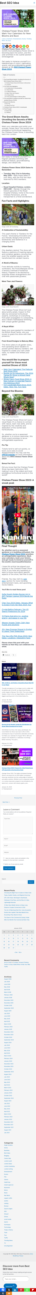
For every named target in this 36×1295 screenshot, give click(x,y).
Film (5, 1177)
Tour (5, 1235)
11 (18, 938)
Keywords (7, 1187)
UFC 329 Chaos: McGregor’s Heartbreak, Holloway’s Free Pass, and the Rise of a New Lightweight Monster (16, 900)
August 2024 (7, 1042)
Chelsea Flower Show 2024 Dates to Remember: (18, 83)
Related (9, 112)
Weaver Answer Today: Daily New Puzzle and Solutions (16, 624)
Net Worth (7, 1195)
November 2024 (8, 1034)
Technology (7, 1227)
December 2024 (8, 1032)
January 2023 (8, 1093)
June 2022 (7, 1106)
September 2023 (9, 1071)
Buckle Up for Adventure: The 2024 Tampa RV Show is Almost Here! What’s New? (18, 375)
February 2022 (8, 1116)
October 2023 (8, 1069)
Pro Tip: (8, 103)
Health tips (7, 1182)
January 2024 (8, 1061)
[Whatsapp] (24, 46)
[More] (27, 46)
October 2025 (8, 1005)
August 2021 (7, 1130)
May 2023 (7, 1082)
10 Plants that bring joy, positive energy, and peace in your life (15, 617)
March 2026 (7, 992)
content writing (8, 1169)
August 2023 (7, 1074)
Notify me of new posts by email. (14, 864)
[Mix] (20, 46)
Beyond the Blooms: (9, 102)
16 (8, 941)
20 (27, 941)
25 (18, 944)
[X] (6, 46)
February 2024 (8, 1058)
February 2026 (8, 995)
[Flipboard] (33, 1290)
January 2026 (8, 997)
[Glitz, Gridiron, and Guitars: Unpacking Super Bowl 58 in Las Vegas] (17, 671)
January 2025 (8, 1029)
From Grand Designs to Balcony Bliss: (16, 96)
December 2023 (8, 1063)
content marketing (9, 1166)
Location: (8, 84)
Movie (6, 1190)
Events (24, 38)
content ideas (8, 1163)
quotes (6, 1200)
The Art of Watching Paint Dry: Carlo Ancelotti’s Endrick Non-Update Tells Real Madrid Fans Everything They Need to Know (17, 912)
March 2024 (7, 1055)
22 (4, 944)
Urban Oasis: (10, 89)
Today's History (8, 1230)
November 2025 (8, 1003)
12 (22, 938)
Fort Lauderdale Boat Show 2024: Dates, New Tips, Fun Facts (17, 386)
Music (6, 1192)
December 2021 (8, 1122)
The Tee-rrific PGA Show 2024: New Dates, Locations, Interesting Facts (17, 637)
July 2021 (7, 1132)
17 (13, 941)
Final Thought (8, 109)
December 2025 (8, 1000)
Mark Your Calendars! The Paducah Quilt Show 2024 (18, 370)
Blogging (6, 1155)
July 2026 (7, 981)
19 (22, 941)
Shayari (6, 1214)
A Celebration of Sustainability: (14, 88)
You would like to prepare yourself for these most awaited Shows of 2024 (17, 99)
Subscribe (9, 1286)
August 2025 (7, 1010)
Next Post (6, 802)
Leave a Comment (7, 38)
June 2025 (7, 1016)
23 (9, 944)
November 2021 (8, 1124)
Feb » (20, 952)
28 (32, 944)
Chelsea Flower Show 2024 (13, 554)
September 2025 (9, 1008)
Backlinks (6, 1150)
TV (5, 1243)
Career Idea (7, 1158)
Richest (6, 1206)
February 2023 (8, 1090)
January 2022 (8, 1119)
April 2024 (7, 1053)
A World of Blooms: (12, 91)
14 (32, 938)
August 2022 (7, 1100)
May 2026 (7, 987)
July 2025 (7, 1013)
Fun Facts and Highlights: (11, 86)
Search (4, 879)
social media (7, 1219)
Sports (6, 1222)
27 (27, 944)
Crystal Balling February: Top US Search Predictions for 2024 (15, 610)
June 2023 (7, 1079)
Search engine (8, 1208)
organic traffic (8, 1198)
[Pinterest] (17, 46)
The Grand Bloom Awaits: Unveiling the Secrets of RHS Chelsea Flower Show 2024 (17, 80)
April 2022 (7, 1111)
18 (18, 941)
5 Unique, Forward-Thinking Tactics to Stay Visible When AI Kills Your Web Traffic (17, 964)
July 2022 (7, 1103)
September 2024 (9, 1040)
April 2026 (7, 989)
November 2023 (8, 1066)
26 (22, 944)
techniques (7, 1224)
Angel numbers (8, 1145)
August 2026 (7, 979)
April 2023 (7, 1085)
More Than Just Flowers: (13, 93)
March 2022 (7, 1114)
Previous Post (18, 798)
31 (13, 947)
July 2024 (7, 1045)
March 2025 (7, 1024)
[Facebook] (3, 46)
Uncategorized (8, 1245)
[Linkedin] (13, 46)
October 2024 (8, 1037)
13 (27, 938)
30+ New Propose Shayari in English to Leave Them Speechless (17, 630)
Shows (6, 1216)
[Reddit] (10, 46)
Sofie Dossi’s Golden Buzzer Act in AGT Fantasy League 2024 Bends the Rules (17, 596)
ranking (6, 1203)
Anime (6, 1147)
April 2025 (7, 1021)
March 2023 (7, 1087)
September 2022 (9, 1098)
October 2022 (8, 1095)
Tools (5, 1232)
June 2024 (7, 1048)
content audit (8, 1161)
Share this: (9, 110)
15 (4, 941)
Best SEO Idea (9, 2)
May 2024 (7, 1050)
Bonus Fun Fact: (11, 105)
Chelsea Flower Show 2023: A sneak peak (15, 107)
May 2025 (7, 1018)
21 (31, 941)
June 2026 (7, 984)
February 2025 (8, 1026)
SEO (5, 1211)
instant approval (8, 1185)
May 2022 (7, 1108)
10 (13, 938)
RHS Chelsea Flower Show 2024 (16, 68)
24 (13, 944)
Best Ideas (7, 1153)
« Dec (16, 952)
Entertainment (17, 38)
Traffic (6, 1237)
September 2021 (8, 1127)
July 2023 (7, 1077)
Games (6, 1179)
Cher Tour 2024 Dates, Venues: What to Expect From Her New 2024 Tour (17, 604)
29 (4, 947)
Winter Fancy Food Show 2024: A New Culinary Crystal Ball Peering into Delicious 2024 (17, 381)
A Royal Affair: (10, 95)
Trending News (8, 1240)
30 (9, 947)
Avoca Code (7, 962)
